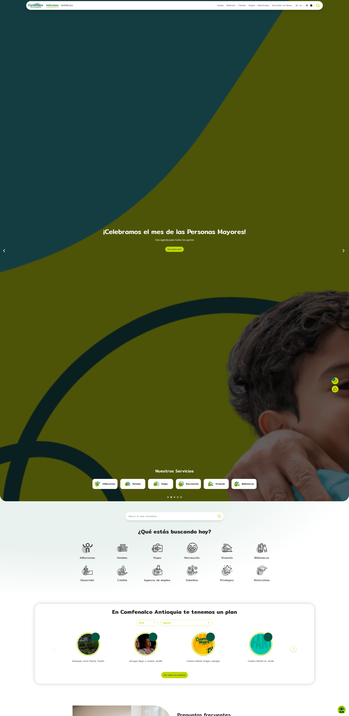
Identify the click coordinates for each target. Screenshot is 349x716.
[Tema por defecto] (307, 5)
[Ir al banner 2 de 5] (171, 497)
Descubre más (174, 249)
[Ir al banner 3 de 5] (174, 497)
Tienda (242, 5)
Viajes (251, 5)
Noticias (231, 5)
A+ (297, 5)
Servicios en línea (282, 5)
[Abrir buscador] (318, 5)
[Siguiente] (343, 250)
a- (301, 5)
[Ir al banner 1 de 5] (168, 497)
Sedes (220, 5)
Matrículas (263, 5)
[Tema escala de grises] (311, 5)
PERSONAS (52, 5)
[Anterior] (5, 250)
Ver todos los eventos (175, 675)
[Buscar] (219, 516)
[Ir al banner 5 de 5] (181, 497)
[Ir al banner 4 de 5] (178, 497)
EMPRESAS (67, 5)
